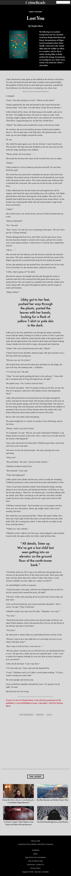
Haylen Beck (39, 714)
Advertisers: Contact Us (35, 864)
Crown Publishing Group (26, 714)
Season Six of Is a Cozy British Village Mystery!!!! (18, 801)
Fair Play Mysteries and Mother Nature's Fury (52, 800)
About (35, 854)
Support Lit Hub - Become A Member (35, 872)
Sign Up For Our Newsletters (35, 857)
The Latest (35, 776)
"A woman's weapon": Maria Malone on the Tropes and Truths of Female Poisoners (18, 823)
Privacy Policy (36, 868)
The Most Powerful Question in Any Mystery (52, 822)
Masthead (35, 850)
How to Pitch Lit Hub (35, 861)
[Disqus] (35, 739)
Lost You (49, 714)
